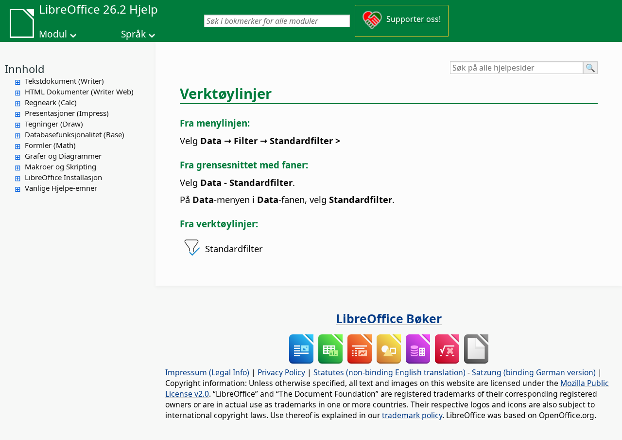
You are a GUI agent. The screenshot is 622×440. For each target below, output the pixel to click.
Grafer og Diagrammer (63, 156)
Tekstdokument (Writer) (64, 81)
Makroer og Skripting (60, 166)
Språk (133, 34)
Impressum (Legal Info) (207, 372)
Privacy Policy (281, 372)
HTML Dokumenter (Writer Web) (79, 91)
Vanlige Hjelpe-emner (61, 188)
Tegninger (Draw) (54, 123)
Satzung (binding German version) (534, 372)
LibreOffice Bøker (389, 318)
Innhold (25, 68)
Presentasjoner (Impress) (67, 113)
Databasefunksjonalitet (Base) (74, 134)
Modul (53, 34)
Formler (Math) (50, 145)
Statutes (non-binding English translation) (389, 372)
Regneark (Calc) (51, 102)
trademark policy (412, 415)
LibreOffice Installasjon (63, 177)
